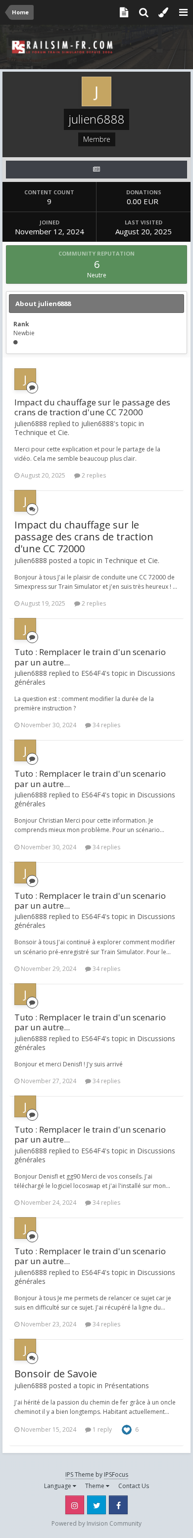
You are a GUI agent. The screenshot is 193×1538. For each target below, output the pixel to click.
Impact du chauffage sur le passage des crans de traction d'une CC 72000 (92, 407)
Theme (95, 1486)
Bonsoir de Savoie (55, 1373)
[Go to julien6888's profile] (25, 379)
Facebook (118, 1504)
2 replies (93, 475)
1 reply (101, 1429)
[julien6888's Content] (96, 169)
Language (58, 1486)
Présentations (126, 1385)
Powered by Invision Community (96, 1523)
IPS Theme (79, 1474)
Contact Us (133, 1486)
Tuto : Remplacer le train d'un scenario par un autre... (90, 656)
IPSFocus (116, 1474)
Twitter (96, 1504)
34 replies (105, 725)
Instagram (74, 1504)
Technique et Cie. (41, 432)
